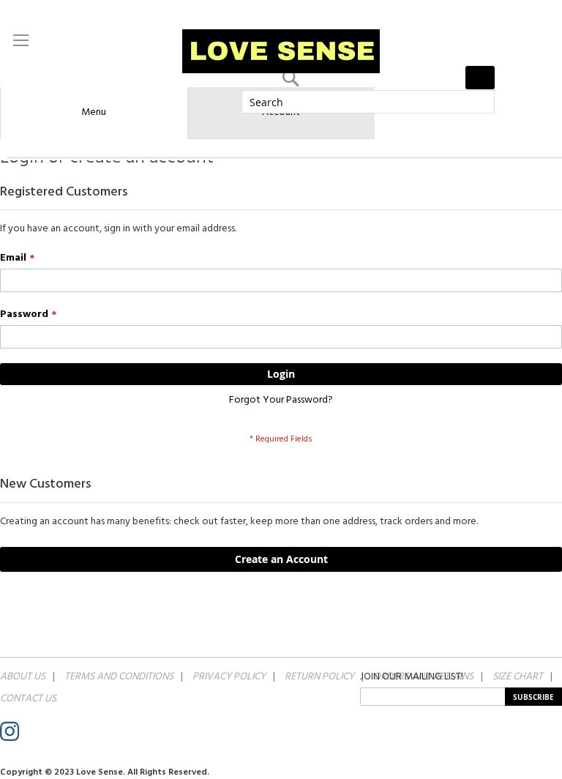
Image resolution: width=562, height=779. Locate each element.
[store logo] (281, 51)
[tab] (93, 113)
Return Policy (319, 676)
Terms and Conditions (118, 676)
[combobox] (368, 101)
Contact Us (28, 698)
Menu (93, 112)
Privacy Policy (229, 676)
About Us (22, 676)
